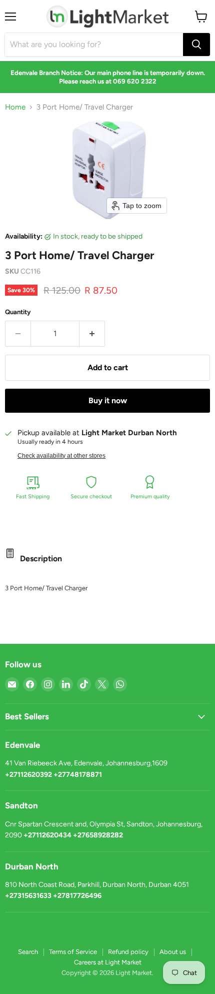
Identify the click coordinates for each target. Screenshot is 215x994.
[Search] (196, 44)
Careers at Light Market (108, 962)
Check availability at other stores (62, 455)
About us (173, 951)
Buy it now (107, 400)
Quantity (18, 312)
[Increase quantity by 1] (92, 334)
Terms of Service (73, 951)
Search (28, 951)
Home (15, 107)
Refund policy (128, 951)
